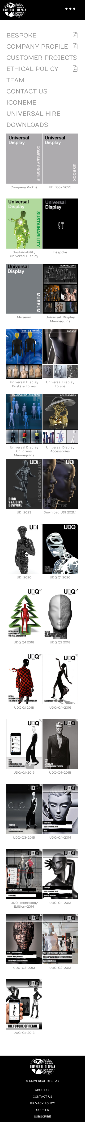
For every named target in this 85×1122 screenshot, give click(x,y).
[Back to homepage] (16, 10)
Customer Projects (41, 57)
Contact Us (26, 91)
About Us (42, 1090)
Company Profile (37, 46)
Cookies (42, 1110)
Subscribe (42, 1116)
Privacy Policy (42, 1103)
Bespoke (21, 35)
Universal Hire (33, 113)
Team (15, 80)
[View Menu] (69, 6)
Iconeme (21, 102)
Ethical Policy (32, 69)
